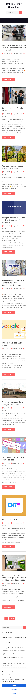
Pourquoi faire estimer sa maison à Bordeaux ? (12, 167)
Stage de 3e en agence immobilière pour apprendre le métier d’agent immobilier (14, 577)
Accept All (14, 685)
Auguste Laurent (17, 53)
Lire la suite (8, 79)
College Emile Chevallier (14, 5)
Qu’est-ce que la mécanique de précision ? (13, 109)
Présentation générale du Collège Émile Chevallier (12, 403)
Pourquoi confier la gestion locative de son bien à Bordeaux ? (13, 220)
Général (4, 55)
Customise (14, 689)
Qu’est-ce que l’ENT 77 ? (11, 519)
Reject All (14, 693)
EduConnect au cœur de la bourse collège (13, 458)
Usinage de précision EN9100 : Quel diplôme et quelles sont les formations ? (14, 47)
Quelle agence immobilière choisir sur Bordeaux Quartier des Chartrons (13, 282)
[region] (14, 683)
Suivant (12, 618)
